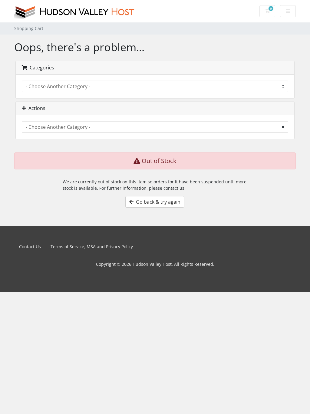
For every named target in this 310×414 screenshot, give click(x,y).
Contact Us (30, 246)
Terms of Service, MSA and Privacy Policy (92, 246)
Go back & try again (157, 202)
